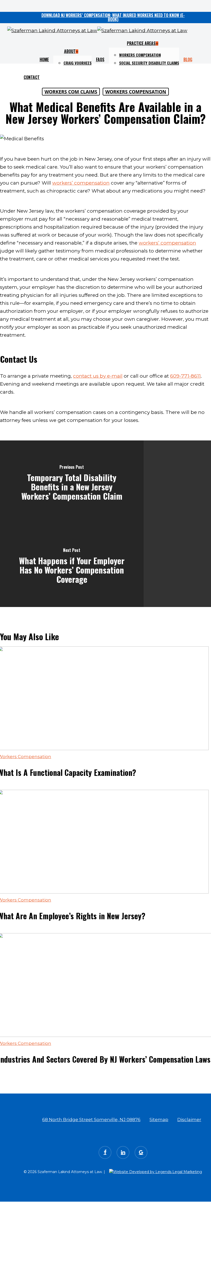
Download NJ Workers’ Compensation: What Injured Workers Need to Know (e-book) (113, 17)
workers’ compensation (81, 183)
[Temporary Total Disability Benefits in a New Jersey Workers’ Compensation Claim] (72, 482)
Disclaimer (189, 1119)
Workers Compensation (135, 92)
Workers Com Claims (71, 92)
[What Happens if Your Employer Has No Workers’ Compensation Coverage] (72, 565)
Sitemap (159, 1119)
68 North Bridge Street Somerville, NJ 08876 (91, 1119)
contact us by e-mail (97, 376)
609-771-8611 (185, 376)
